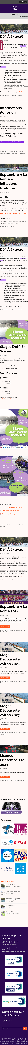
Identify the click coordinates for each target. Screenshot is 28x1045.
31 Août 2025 (5, 192)
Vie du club (14, 153)
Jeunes (20, 151)
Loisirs (8, 153)
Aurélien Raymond (18, 780)
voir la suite (5, 626)
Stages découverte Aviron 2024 (10, 659)
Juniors (2, 153)
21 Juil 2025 (4, 253)
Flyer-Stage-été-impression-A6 (11, 514)
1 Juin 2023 (4, 719)
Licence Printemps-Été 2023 (12, 760)
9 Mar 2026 (4, 40)
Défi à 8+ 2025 (11, 249)
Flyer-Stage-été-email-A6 (10, 510)
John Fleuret (17, 95)
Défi (20, 92)
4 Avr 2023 (4, 768)
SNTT (23, 153)
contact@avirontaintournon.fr (10, 399)
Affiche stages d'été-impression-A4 (12, 507)
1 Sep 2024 (4, 615)
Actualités (5, 151)
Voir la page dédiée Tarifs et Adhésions (12, 142)
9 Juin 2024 (4, 668)
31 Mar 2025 (5, 553)
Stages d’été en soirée (13, 912)
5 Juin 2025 (4, 355)
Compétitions (13, 151)
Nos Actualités (7, 881)
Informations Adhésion (13, 891)
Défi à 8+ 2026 (11, 36)
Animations (5, 95)
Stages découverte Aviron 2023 (10, 710)
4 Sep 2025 (4, 116)
